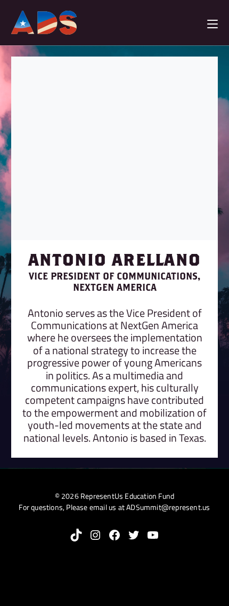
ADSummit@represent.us (168, 507)
